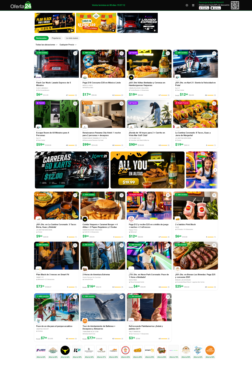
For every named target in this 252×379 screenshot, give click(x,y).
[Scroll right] (215, 169)
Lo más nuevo (72, 38)
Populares (56, 38)
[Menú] (193, 5)
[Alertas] (187, 5)
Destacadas (41, 38)
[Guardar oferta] (75, 53)
